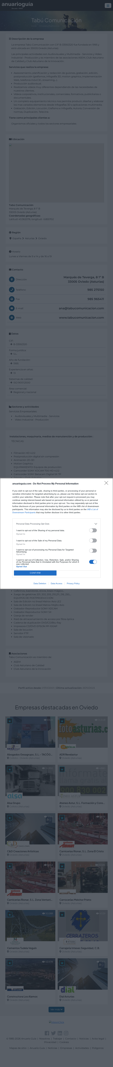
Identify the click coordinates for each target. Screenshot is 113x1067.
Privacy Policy (73, 583)
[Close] (107, 484)
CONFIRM (35, 573)
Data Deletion (40, 583)
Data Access (56, 583)
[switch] (93, 530)
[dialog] (56, 533)
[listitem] (56, 523)
